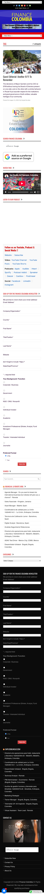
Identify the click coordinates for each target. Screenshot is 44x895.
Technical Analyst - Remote (14, 775)
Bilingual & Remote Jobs (14, 486)
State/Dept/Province (10, 366)
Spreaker (34, 272)
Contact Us (9, 862)
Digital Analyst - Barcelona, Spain (17, 523)
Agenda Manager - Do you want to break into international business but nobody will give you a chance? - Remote (22, 495)
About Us (8, 870)
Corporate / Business (10, 385)
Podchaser (30, 276)
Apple (17, 269)
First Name (7, 328)
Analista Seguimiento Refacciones (17, 527)
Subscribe (18, 255)
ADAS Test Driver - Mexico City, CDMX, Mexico (22, 540)
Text (8, 460)
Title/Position (8, 337)
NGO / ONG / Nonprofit (11, 401)
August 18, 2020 (14, 100)
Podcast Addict (20, 272)
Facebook (16, 281)
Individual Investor (9, 410)
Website (8, 255)
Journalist (6, 445)
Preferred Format (9, 453)
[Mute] (35, 192)
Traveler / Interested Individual (14, 437)
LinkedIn (27, 281)
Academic (6, 418)
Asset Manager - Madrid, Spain (16, 505)
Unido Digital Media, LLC (22, 8)
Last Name (7, 346)
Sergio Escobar (25, 100)
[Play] (6, 192)
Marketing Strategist (12, 795)
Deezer (10, 276)
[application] (22, 183)
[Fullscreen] (38, 192)
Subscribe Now (10, 858)
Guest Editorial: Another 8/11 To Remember (17, 78)
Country (6, 320)
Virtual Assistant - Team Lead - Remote (19, 810)
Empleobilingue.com (12, 749)
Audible (25, 269)
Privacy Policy (10, 866)
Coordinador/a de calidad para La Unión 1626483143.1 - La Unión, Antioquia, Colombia (22, 510)
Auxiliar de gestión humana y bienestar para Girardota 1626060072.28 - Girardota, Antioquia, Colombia (22, 789)
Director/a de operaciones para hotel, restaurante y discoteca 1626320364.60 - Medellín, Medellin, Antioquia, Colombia (22, 533)
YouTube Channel (19, 260)
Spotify (8, 272)
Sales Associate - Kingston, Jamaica (18, 501)
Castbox (19, 276)
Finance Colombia (26, 882)
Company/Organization (11, 311)
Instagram (9, 285)
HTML (9, 456)
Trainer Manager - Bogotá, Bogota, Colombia (21, 799)
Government (7, 393)
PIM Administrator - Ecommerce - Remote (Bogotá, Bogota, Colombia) (20, 781)
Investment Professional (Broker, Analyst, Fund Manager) (20, 427)
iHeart (34, 269)
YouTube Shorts (19, 264)
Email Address (8, 302)
